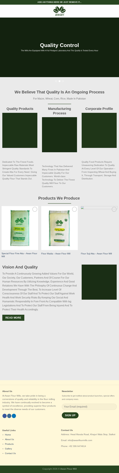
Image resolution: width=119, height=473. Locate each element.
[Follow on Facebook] (4, 416)
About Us (9, 439)
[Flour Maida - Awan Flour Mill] (59, 228)
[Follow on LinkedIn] (14, 416)
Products (9, 444)
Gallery (8, 449)
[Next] (112, 51)
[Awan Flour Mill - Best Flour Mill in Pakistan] (59, 11)
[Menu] (4, 11)
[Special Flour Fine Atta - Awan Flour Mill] (20, 228)
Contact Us (10, 453)
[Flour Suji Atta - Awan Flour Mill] (99, 228)
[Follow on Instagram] (9, 416)
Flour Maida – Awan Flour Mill (55, 253)
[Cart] (115, 11)
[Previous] (6, 51)
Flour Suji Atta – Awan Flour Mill (96, 253)
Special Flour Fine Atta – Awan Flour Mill (19, 255)
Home (8, 435)
